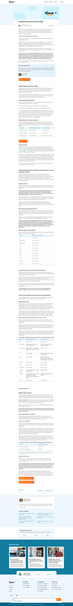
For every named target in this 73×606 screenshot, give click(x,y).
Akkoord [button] (58, 599)
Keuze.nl (22, 489)
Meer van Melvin (22, 507)
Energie (46, 1)
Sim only (55, 1)
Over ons (38, 574)
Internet (50, 1)
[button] (62, 2)
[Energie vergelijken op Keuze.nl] (12, 2)
